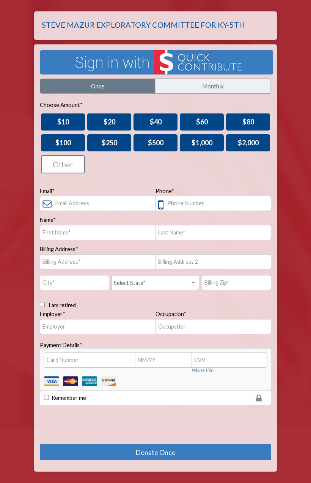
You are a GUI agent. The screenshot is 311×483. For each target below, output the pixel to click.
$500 (155, 142)
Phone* (165, 191)
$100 (63, 142)
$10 (63, 122)
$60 (202, 122)
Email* (47, 191)
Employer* (52, 314)
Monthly (213, 86)
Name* (48, 220)
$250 (109, 142)
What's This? (203, 370)
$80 (248, 122)
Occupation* (171, 314)
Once (97, 86)
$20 (109, 122)
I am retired (61, 305)
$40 (156, 122)
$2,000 (248, 142)
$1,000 (202, 142)
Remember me (69, 398)
